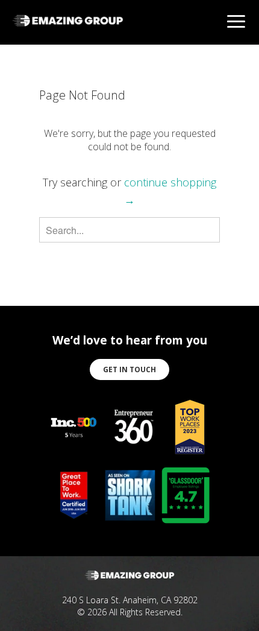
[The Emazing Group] (67, 28)
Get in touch (129, 369)
